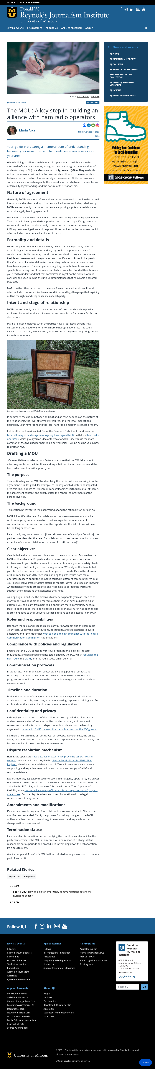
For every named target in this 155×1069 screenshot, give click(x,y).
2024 (13, 886)
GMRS (28, 658)
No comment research (18, 1016)
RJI (64, 13)
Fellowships (34, 28)
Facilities (47, 997)
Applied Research (71, 28)
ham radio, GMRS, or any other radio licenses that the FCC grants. (59, 729)
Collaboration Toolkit (17, 997)
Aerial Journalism (88, 948)
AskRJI (145, 1062)
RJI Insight (115, 90)
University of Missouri (38, 21)
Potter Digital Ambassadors (93, 960)
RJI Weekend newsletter (123, 95)
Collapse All (29, 876)
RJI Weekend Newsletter (19, 979)
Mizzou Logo (12, 12)
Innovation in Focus (17, 993)
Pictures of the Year (17, 960)
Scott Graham (83, 96)
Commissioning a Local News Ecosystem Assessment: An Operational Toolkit (21, 1005)
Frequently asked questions (57, 960)
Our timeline (49, 1001)
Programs (52, 28)
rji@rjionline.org (127, 976)
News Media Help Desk (18, 1012)
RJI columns (116, 64)
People (46, 993)
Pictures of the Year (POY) (123, 69)
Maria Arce (27, 130)
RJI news (114, 54)
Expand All (14, 876)
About (89, 28)
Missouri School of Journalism (23, 2)
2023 (13, 902)
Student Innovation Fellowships (59, 968)
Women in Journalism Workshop (122, 83)
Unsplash (95, 96)
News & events (15, 28)
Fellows (47, 948)
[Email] (93, 125)
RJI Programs (87, 943)
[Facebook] (84, 125)
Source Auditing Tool (17, 1027)
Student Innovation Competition (121, 76)
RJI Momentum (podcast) (123, 59)
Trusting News (87, 964)
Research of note (15, 1024)
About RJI (49, 988)
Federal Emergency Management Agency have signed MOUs (41, 435)
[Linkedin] (89, 125)
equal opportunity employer (76, 1061)
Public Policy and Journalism (21, 1020)
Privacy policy (73, 1054)
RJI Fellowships (52, 943)
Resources (48, 964)
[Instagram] (97, 125)
